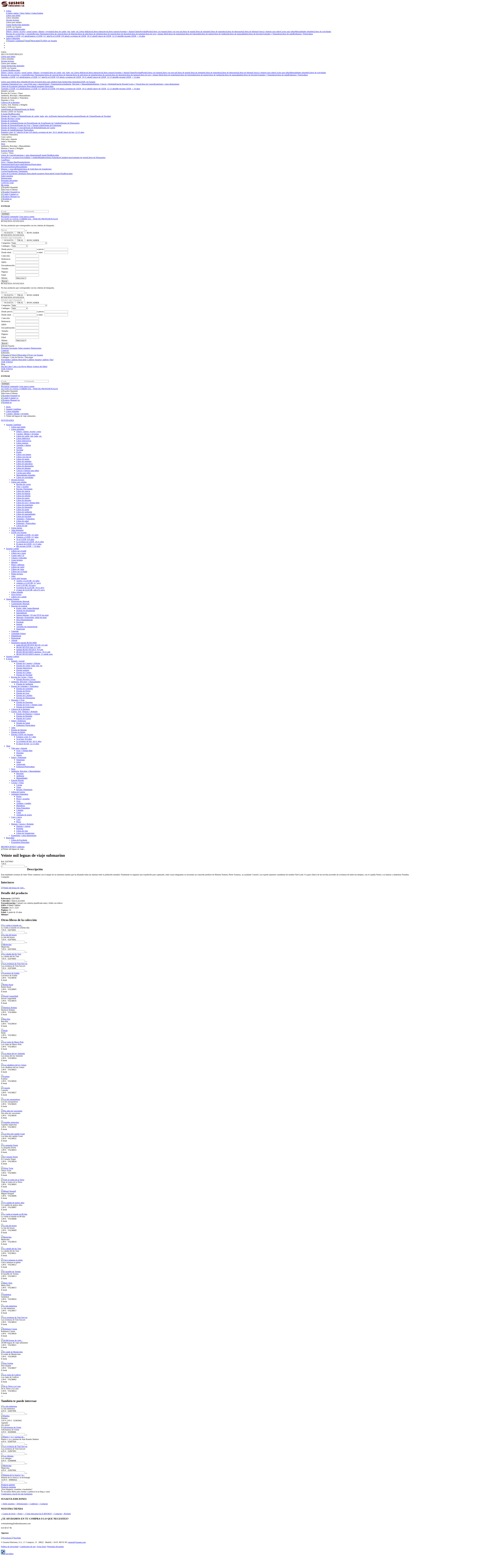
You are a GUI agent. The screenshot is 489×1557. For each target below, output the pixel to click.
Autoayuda (18, 164)
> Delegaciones (21, 1504)
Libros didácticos (86, 31)
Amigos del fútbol (40, 366)
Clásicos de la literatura (10, 102)
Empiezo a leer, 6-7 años (11, 132)
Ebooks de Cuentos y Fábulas (13, 116)
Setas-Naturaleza (53, 157)
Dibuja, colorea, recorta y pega (18, 31)
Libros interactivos (100, 31)
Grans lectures (17, 560)
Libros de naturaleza (218, 31)
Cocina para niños (288, 31)
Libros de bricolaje (255, 34)
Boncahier (21, 29)
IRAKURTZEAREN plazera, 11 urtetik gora (34, 654)
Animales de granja (80, 157)
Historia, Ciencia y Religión (104, 84)
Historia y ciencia (8, 169)
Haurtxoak (20, 629)
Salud (11, 164)
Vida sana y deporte (36, 84)
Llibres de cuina (17, 569)
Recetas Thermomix (41, 34)
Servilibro (9, 1554)
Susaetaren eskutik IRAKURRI (24, 643)
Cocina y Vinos (134, 84)
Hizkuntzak (16, 638)
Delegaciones (6, 178)
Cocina (4, 171)
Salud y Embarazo (18, 721)
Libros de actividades (322, 31)
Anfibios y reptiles (30, 157)
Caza (3, 160)
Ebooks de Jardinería (9, 121)
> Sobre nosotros (8, 1504)
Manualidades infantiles (304, 31)
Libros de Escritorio (9, 86)
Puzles (149, 31)
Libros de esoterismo (176, 34)
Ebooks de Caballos (53, 123)
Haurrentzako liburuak (20, 601)
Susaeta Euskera (12, 599)
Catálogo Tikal (47, 360)
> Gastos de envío (8, 1514)
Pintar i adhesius (17, 565)
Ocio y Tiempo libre (9, 162)
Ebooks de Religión (32, 128)
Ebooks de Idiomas (13, 109)
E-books (9, 29)
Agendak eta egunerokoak (26, 627)
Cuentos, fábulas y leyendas (42, 31)
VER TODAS (7, 362)
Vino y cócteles (27, 34)
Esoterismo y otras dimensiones (166, 84)
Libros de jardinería (221, 34)
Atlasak (14, 640)
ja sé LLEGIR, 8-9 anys (26, 585)
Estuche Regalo (121, 84)
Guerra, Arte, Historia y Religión (24, 711)
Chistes (137, 31)
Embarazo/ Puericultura (24, 130)
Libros (8, 11)
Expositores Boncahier (44, 86)
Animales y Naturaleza (272, 34)
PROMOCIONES (8, 847)
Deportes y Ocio (17, 700)
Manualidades (21, 167)
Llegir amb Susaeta (19, 578)
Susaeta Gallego (12, 656)
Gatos (69, 157)
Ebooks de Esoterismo (52, 125)
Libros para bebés (13, 15)
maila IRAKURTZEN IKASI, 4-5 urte (32, 645)
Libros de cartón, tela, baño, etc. (66, 31)
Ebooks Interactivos (59, 116)
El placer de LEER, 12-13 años (108, 36)
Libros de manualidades (238, 34)
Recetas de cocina (13, 34)
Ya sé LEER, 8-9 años (59, 36)
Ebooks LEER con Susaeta (22, 734)
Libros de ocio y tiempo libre (156, 34)
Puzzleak (20, 622)
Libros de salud (287, 34)
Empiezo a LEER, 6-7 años (39, 36)
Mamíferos (42, 157)
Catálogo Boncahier (19, 360)
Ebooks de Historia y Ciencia (13, 128)
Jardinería (12, 167)
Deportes (20, 162)
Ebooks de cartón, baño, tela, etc (38, 116)
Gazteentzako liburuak (20, 604)
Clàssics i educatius (19, 558)
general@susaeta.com (77, 1542)
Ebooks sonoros (73, 116)
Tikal (15, 29)
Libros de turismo (137, 34)
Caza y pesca (23, 84)
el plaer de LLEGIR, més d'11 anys (30, 590)
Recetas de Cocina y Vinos (22, 677)
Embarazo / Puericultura (303, 34)
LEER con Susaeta (87, 82)
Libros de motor (206, 34)
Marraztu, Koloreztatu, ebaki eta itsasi (31, 617)
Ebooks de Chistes (87, 116)
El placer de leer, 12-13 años (72, 132)
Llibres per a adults (18, 597)
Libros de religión (95, 34)
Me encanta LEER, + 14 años (133, 36)
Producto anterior (8, 1485)
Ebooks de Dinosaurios (70, 123)
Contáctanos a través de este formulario (16, 1494)
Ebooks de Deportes (9, 125)
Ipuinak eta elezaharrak (25, 610)
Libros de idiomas (250, 31)
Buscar (4, 281)
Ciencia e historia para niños (269, 31)
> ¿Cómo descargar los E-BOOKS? (37, 1514)
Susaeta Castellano (13, 425)
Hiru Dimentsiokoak (24, 620)
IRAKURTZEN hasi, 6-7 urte (28, 647)
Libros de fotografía (192, 34)
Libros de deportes (122, 34)
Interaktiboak (21, 613)
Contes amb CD (17, 555)
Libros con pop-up (174, 31)
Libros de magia (188, 31)
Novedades (6, 360)
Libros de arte (82, 34)
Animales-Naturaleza (9, 84)
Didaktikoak (16, 636)
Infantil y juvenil (17, 661)
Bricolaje (4, 167)
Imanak (19, 624)
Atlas (3, 109)
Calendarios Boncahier (26, 86)
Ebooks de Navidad (103, 116)
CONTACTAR (7, 183)
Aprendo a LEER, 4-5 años (17, 36)
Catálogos (20, 847)
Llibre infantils (17, 592)
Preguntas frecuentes (9, 180)
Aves (21, 157)
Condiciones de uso (28, 1547)
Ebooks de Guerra (47, 128)
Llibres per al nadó (18, 551)
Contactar (5, 350)
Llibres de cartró (17, 567)
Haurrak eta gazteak (19, 606)
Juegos (27, 162)
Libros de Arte (27, 169)
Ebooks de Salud (8, 130)
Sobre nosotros (7, 176)
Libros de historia (70, 34)
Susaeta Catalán (12, 549)
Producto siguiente (8, 1487)
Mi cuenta (5, 185)
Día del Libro (6, 366)
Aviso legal (41, 1547)
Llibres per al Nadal (19, 571)
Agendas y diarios (127, 31)
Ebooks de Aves (38, 123)
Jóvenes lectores (12, 20)
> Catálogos (33, 1504)
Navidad (143, 31)
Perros (3, 157)
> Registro (66, 1514)
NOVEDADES (7, 420)
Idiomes (14, 562)
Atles (13, 576)
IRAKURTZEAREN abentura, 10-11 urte (33, 652)
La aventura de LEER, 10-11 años (82, 36)
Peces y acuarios (12, 157)
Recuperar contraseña (9, 216)
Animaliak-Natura (18, 633)
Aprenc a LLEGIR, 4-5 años (27, 581)
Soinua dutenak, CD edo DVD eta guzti (32, 615)
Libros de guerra (108, 34)
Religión (18, 169)
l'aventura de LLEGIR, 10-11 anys (30, 588)
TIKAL (20, 233)
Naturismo (5, 164)
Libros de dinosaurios (234, 31)
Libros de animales (202, 31)
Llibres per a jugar (18, 553)
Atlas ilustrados (23, 25)
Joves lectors (16, 594)
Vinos (9, 171)
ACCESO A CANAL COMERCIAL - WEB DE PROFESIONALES (29, 219)
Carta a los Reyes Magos (22, 366)
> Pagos (19, 1514)
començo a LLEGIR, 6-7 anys (28, 583)
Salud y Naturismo (51, 84)
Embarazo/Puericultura (32, 164)
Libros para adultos (49, 82)
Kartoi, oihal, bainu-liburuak (27, 608)
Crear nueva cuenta (26, 216)
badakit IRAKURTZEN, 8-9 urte (29, 650)
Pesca (7, 160)
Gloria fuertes (11, 25)
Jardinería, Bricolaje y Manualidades (78, 84)
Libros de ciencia (56, 34)
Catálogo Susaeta (34, 360)
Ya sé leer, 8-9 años (28, 132)
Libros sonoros (114, 31)
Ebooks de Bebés (28, 109)
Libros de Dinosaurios (96, 157)
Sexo (61, 84)
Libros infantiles (21, 82)
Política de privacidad (9, 1547)
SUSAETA (8, 233)
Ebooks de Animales (9, 123)
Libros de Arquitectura (42, 169)
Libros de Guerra (147, 84)
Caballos (63, 157)
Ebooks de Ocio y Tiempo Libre (30, 125)
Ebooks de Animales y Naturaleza (24, 686)
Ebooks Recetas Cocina (10, 118)
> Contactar (43, 1504)
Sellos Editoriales (13, 38)
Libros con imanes (159, 31)
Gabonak (15, 631)
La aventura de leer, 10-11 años (48, 132)
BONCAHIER (33, 233)
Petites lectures (17, 574)
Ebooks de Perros (25, 123)
